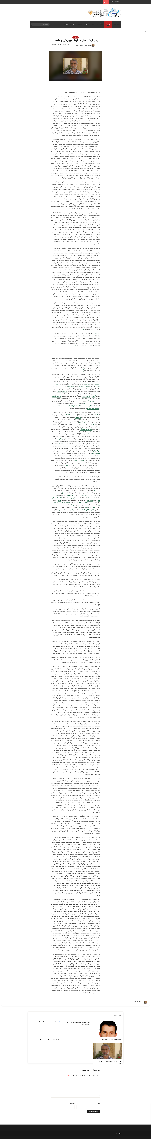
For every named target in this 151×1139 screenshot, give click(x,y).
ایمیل (99, 1103)
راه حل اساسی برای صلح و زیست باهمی (49, 1040)
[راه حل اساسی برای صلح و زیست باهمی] (45, 1029)
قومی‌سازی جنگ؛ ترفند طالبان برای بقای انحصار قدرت (109, 1062)
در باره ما (72, 24)
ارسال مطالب (79, 24)
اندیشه (92, 24)
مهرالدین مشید (88, 45)
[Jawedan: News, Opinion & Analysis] (104, 12)
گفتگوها (87, 24)
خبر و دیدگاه (108, 24)
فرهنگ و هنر (100, 24)
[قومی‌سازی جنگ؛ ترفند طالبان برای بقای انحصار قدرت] (107, 1051)
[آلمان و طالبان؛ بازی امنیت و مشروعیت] (107, 1029)
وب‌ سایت (72, 1103)
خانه (146, 31)
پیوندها (66, 24)
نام (99, 1096)
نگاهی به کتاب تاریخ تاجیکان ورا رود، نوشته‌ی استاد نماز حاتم (78, 1023)
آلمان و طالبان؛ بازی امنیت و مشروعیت (111, 1040)
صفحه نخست (116, 24)
